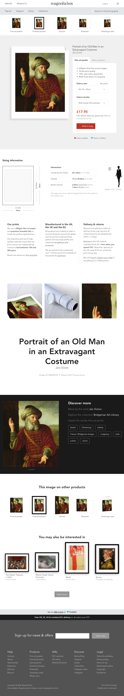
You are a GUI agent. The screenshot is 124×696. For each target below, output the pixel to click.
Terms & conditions (105, 656)
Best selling (79, 656)
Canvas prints (35, 662)
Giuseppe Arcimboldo (104, 579)
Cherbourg (86, 427)
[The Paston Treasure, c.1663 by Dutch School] (17, 563)
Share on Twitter (99, 138)
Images (8, 3)
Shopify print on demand (107, 688)
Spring (98, 577)
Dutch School (11, 579)
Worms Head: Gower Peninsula (45, 576)
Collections (43, 11)
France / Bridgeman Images (82, 434)
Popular (8, 11)
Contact (10, 656)
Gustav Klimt (70, 579)
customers (61, 255)
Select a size (92, 83)
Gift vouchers (57, 656)
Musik (68, 577)
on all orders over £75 (62, 617)
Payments (11, 666)
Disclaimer (101, 672)
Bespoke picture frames (28, 688)
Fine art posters (36, 656)
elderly (100, 427)
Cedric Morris (41, 579)
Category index (81, 669)
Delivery (87, 241)
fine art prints (31, 255)
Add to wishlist (82, 138)
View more (62, 594)
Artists (31, 11)
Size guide (104, 83)
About (10, 659)
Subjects (20, 11)
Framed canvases (37, 666)
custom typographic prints (48, 688)
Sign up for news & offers (34, 635)
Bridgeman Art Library (106, 414)
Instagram (78, 672)
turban (73, 441)
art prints (101, 76)
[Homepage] (62, 4)
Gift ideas (56, 659)
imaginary (105, 434)
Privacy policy (102, 659)
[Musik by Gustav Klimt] (77, 558)
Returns (10, 672)
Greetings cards (36, 672)
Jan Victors (77, 52)
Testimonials (12, 662)
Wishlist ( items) (59, 662)
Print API (105, 685)
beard (72, 427)
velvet (84, 441)
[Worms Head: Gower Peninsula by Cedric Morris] (47, 562)
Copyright (101, 669)
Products (22, 3)
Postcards (34, 669)
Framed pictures (37, 659)
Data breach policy (105, 666)
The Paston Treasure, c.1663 (14, 576)
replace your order (105, 258)
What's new (35, 676)
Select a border (83, 97)
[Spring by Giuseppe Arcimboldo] (107, 559)
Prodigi (114, 685)
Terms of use (102, 662)
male (117, 434)
